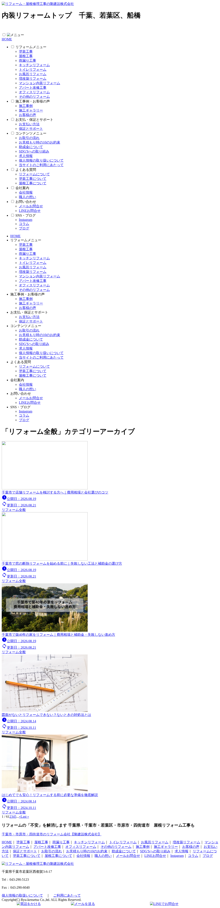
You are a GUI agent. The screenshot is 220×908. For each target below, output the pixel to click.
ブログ (24, 228)
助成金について (31, 147)
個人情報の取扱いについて (22, 895)
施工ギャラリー (31, 110)
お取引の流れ (29, 138)
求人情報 (26, 156)
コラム (24, 224)
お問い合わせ (25, 201)
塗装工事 (26, 51)
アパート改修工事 (32, 87)
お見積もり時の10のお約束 (39, 142)
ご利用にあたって (67, 895)
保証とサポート (31, 128)
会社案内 (22, 188)
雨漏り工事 (27, 60)
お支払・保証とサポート (34, 119)
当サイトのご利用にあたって (41, 165)
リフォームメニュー (30, 47)
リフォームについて (34, 174)
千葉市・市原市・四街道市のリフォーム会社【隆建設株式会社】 (51, 834)
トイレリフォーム (32, 69)
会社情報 (26, 192)
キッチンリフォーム (34, 65)
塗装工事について (32, 178)
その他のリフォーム (34, 96)
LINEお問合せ (30, 210)
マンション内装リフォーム (39, 83)
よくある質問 (25, 169)
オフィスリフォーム (34, 92)
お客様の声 (27, 115)
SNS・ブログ (25, 215)
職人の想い (27, 197)
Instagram (25, 220)
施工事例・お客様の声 (32, 101)
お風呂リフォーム (32, 74)
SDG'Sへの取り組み (34, 151)
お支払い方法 (29, 124)
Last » (25, 816)
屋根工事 (26, 56)
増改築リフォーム (32, 78)
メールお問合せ (31, 206)
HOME (7, 39)
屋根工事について (32, 183)
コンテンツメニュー (30, 133)
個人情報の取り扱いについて (41, 160)
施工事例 (26, 106)
